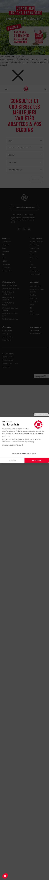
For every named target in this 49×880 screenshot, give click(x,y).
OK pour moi (36, 460)
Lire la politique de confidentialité (12, 445)
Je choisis (12, 460)
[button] (5, 876)
